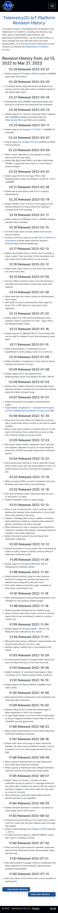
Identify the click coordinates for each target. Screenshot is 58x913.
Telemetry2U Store (14, 120)
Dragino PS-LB (30, 142)
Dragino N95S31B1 (32, 564)
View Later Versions (40, 894)
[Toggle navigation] (52, 6)
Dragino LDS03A (31, 73)
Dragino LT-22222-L (32, 129)
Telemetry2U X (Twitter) (36, 46)
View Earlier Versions (17, 889)
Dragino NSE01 (30, 628)
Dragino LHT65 (39, 829)
